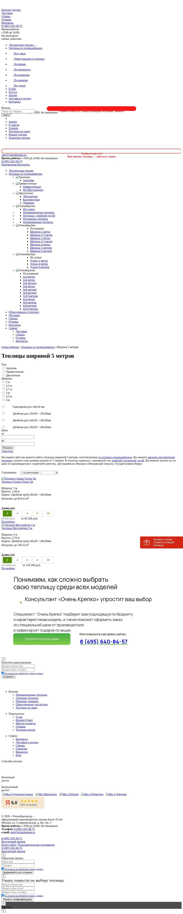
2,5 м (9, 385)
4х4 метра (29, 299)
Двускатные (30, 196)
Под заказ (19, 53)
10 (48, 513)
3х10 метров (30, 296)
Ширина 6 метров (41, 251)
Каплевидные (31, 199)
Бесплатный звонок (13, 841)
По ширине (20, 80)
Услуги (13, 92)
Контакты (7, 22)
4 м (8, 399)
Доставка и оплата (20, 98)
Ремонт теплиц (18, 134)
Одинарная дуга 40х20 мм (28, 406)
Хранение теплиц (19, 137)
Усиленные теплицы (35, 218)
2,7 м (9, 389)
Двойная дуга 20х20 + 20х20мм (31, 413)
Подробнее (8, 521)
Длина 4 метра (39, 263)
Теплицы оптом (25, 729)
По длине (19, 85)
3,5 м (9, 396)
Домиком (28, 202)
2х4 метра (29, 279)
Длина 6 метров (39, 267)
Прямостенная (14, 371)
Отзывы (6, 19)
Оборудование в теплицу (29, 58)
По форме (19, 64)
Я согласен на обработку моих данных (23, 673)
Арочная (11, 368)
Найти (6, 115)
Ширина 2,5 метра (41, 234)
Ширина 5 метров (41, 247)
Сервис (13, 328)
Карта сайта (8, 844)
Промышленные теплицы (38, 212)
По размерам (21, 74)
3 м (8, 392)
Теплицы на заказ (19, 131)
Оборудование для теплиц (32, 704)
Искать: (6, 107)
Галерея (13, 128)
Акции (13, 95)
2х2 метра (29, 276)
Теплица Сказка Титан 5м (17, 481)
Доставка (7, 13)
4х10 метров (30, 308)
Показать (8, 447)
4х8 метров (29, 305)
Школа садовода (26, 723)
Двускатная (13, 375)
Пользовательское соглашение (36, 844)
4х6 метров (29, 302)
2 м (8, 382)
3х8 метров (29, 292)
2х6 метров (29, 283)
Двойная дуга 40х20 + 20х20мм (31, 420)
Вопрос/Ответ (24, 720)
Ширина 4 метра (40, 244)
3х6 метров (29, 289)
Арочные (28, 180)
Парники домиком (27, 701)
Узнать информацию (17, 899)
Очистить (7, 451)
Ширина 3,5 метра (41, 241)
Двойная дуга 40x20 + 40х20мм (31, 427)
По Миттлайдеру (33, 189)
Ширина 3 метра (40, 238)
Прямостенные (32, 186)
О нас (19, 716)
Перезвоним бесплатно (15, 164)
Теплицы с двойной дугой (39, 215)
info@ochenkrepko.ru (22, 832)
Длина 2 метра (39, 260)
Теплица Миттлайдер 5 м (16, 528)
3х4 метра (29, 286)
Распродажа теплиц (21, 44)
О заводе (14, 124)
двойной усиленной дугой (128, 460)
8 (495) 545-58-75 (11, 26)
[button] (91, 10)
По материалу (22, 69)
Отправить (8, 676)
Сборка (5, 16)
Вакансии (22, 751)
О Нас (12, 88)
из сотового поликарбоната (115, 457)
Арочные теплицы (27, 698)
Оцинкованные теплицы (38, 222)
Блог (18, 755)
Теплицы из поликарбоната (25, 48)
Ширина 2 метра (40, 231)
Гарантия (21, 748)
